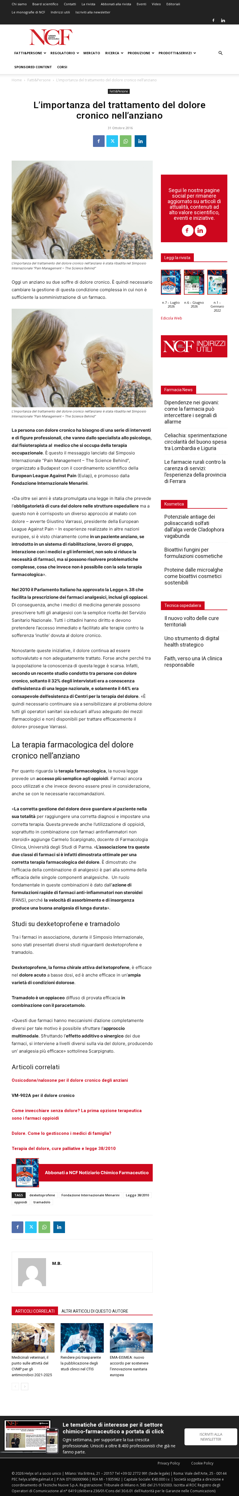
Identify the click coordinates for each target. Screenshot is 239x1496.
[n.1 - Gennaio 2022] (217, 284)
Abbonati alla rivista (116, 4)
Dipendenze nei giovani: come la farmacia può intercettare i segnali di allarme (191, 412)
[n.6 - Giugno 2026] (194, 284)
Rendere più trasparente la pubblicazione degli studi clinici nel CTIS (81, 1363)
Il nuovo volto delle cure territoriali (191, 621)
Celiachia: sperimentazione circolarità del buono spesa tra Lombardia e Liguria (195, 441)
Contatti (70, 4)
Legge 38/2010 (137, 1195)
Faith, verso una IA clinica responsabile (193, 661)
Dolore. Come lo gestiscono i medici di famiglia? (61, 1133)
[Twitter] (112, 141)
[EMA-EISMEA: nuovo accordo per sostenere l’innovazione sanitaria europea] (131, 1338)
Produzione (139, 53)
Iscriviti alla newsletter (92, 12)
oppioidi (20, 1202)
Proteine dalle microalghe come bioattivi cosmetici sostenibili (193, 576)
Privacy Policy (169, 1463)
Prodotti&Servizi (175, 53)
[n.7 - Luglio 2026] (27, 1172)
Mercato (91, 53)
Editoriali (173, 4)
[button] (220, 53)
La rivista (88, 4)
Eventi (141, 4)
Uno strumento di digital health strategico (191, 641)
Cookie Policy (202, 1463)
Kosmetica (174, 504)
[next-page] (24, 1386)
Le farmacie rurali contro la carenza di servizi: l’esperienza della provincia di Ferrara (195, 471)
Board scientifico (45, 4)
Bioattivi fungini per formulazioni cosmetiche (193, 553)
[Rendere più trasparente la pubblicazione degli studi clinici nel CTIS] (82, 1338)
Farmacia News (178, 389)
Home (17, 80)
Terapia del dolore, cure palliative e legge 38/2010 (64, 1148)
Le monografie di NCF (28, 12)
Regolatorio (62, 53)
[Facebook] (213, 20)
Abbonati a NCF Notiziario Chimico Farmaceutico (97, 1172)
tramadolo (42, 1202)
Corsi (62, 67)
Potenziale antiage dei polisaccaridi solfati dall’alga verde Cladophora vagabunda (194, 526)
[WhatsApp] (125, 141)
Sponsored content (33, 67)
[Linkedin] (223, 20)
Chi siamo (19, 4)
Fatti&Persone (28, 53)
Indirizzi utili (60, 12)
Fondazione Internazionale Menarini (90, 1195)
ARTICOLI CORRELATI (35, 1311)
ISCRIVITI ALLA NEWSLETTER (211, 1437)
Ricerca (112, 53)
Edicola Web (171, 318)
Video (156, 4)
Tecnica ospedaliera (182, 605)
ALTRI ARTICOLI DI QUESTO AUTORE (94, 1311)
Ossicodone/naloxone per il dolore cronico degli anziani (70, 1080)
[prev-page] (15, 1386)
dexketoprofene (42, 1195)
